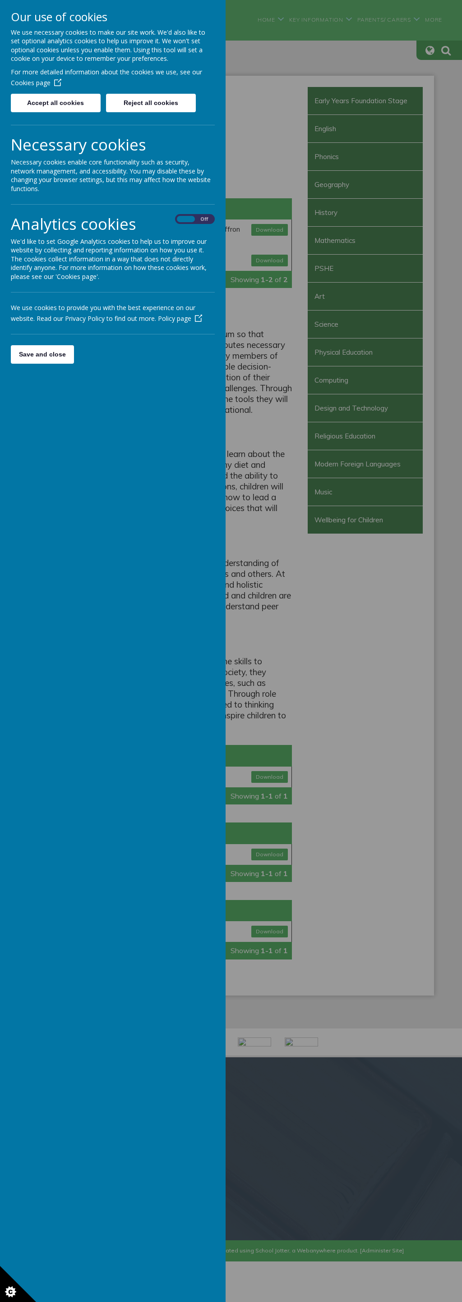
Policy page (174, 318)
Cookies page (31, 82)
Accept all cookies (55, 102)
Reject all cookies (151, 102)
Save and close (42, 354)
